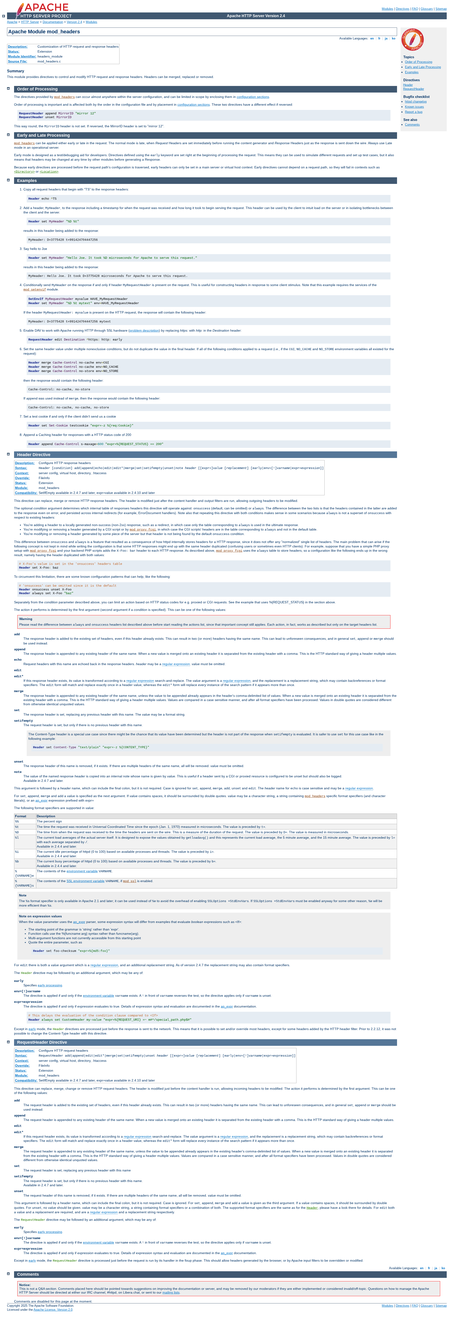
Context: (22, 473)
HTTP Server (30, 22)
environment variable (82, 871)
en (372, 38)
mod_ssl (129, 881)
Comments (412, 124)
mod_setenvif (34, 289)
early (32, 1029)
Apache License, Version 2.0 (53, 1309)
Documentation (53, 22)
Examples (412, 72)
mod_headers (64, 97)
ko (393, 38)
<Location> (49, 172)
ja (386, 38)
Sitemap (441, 9)
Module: (21, 488)
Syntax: (21, 468)
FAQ (415, 9)
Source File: (17, 61)
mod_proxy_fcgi (143, 529)
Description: (18, 46)
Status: (13, 51)
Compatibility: (26, 493)
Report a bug (413, 112)
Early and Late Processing (423, 67)
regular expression (176, 664)
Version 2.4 (74, 22)
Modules (387, 9)
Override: (22, 478)
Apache (12, 22)
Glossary (427, 9)
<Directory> (24, 172)
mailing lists (171, 1292)
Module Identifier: (22, 56)
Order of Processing (418, 62)
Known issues (414, 107)
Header (408, 85)
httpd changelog (416, 101)
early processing (50, 985)
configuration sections (253, 97)
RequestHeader (413, 89)
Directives (402, 9)
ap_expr (41, 800)
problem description (144, 330)
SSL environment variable (86, 881)
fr (379, 38)
